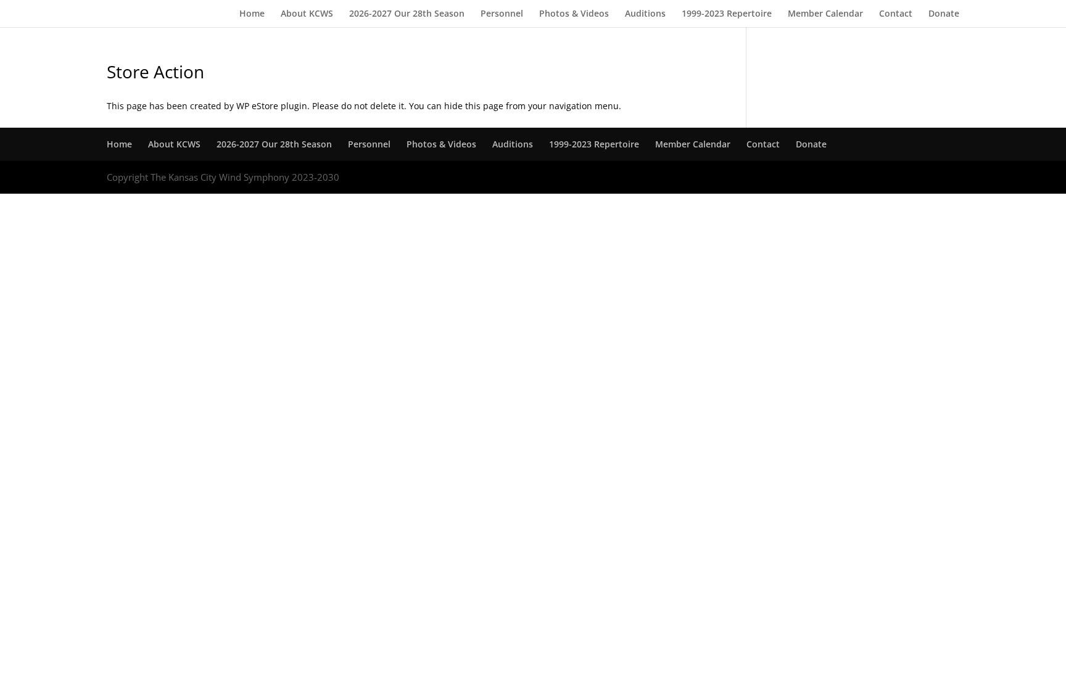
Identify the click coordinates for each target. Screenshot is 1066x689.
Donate (943, 14)
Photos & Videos (574, 14)
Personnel (502, 14)
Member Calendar (825, 14)
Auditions (645, 14)
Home (252, 14)
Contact (895, 14)
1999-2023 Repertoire (727, 14)
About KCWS (307, 14)
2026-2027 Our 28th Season (407, 14)
